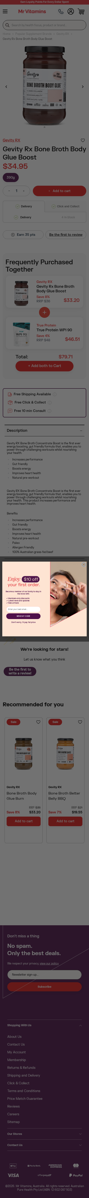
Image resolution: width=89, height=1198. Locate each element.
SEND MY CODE (23, 616)
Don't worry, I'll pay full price (23, 622)
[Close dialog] (84, 565)
